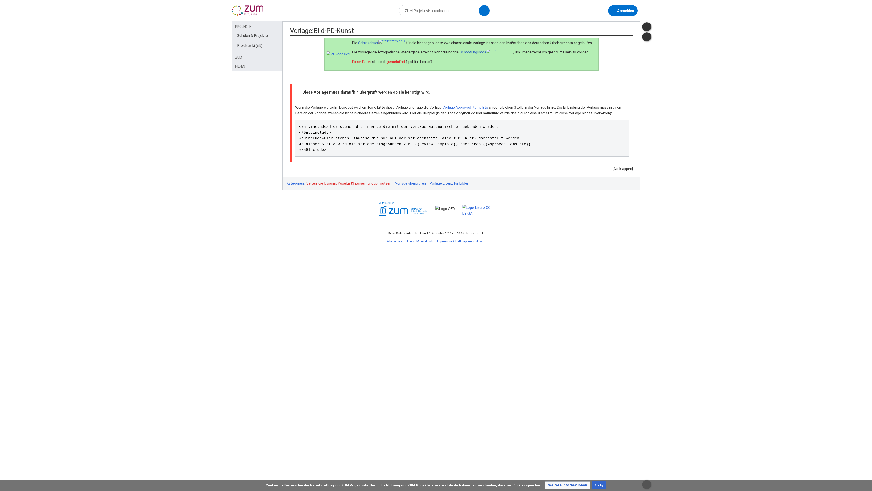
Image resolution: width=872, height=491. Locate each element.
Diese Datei (361, 62)
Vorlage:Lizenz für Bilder (449, 183)
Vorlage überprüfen (410, 183)
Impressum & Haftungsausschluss (460, 241)
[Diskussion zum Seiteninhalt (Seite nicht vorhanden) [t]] (646, 26)
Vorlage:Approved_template (465, 107)
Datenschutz (394, 241)
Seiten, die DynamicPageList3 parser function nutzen (348, 183)
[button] (567, 485)
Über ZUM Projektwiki (420, 241)
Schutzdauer (368, 43)
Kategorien (295, 183)
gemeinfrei (395, 62)
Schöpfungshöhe (473, 52)
